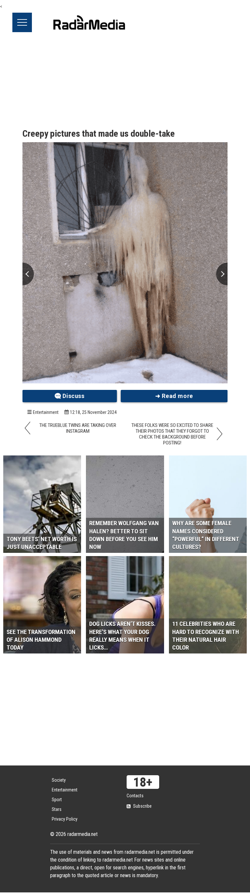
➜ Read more (174, 395)
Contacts (135, 795)
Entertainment (46, 412)
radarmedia (89, 22)
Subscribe (142, 806)
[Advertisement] (125, 80)
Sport (57, 799)
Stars (57, 809)
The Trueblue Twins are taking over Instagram (77, 428)
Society (59, 780)
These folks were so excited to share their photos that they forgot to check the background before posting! (172, 434)
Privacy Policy (64, 819)
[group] (125, 262)
